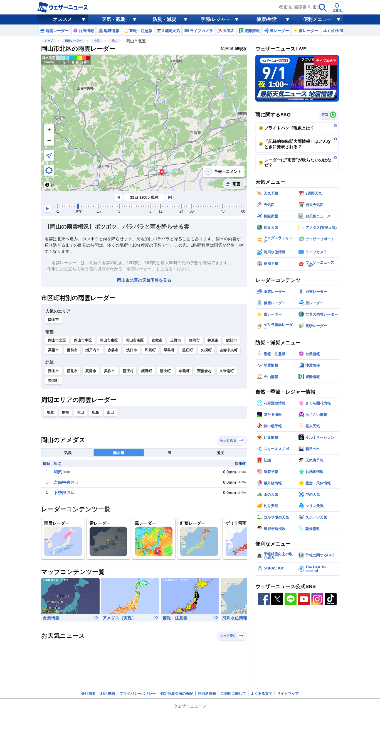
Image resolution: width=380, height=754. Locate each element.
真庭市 (90, 371)
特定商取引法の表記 (177, 693)
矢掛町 (206, 350)
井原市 (213, 340)
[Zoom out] (49, 140)
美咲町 (53, 381)
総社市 (231, 340)
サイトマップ (288, 693)
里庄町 (187, 350)
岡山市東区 (109, 340)
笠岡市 (194, 340)
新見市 (72, 371)
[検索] (323, 7)
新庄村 (128, 371)
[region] (144, 123)
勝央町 (165, 371)
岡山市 (53, 320)
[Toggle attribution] (47, 184)
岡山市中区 (83, 340)
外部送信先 (207, 693)
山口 (110, 412)
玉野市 (175, 340)
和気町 (150, 350)
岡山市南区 (135, 340)
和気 (58, 472)
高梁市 (53, 350)
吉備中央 (62, 482)
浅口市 (131, 350)
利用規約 (107, 693)
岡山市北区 (57, 340)
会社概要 (88, 693)
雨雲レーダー (73, 40)
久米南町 (226, 371)
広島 (95, 412)
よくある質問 (261, 693)
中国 (97, 40)
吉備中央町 (228, 350)
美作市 (109, 371)
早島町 (169, 350)
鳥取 (50, 412)
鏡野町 (146, 371)
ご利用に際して (233, 693)
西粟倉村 (204, 371)
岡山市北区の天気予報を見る (144, 280)
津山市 (53, 371)
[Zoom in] (49, 129)
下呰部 (60, 492)
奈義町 (184, 371)
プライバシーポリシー (138, 693)
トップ (49, 40)
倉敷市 (157, 340)
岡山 (114, 40)
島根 (65, 412)
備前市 (72, 350)
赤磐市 (113, 350)
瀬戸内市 (92, 350)
